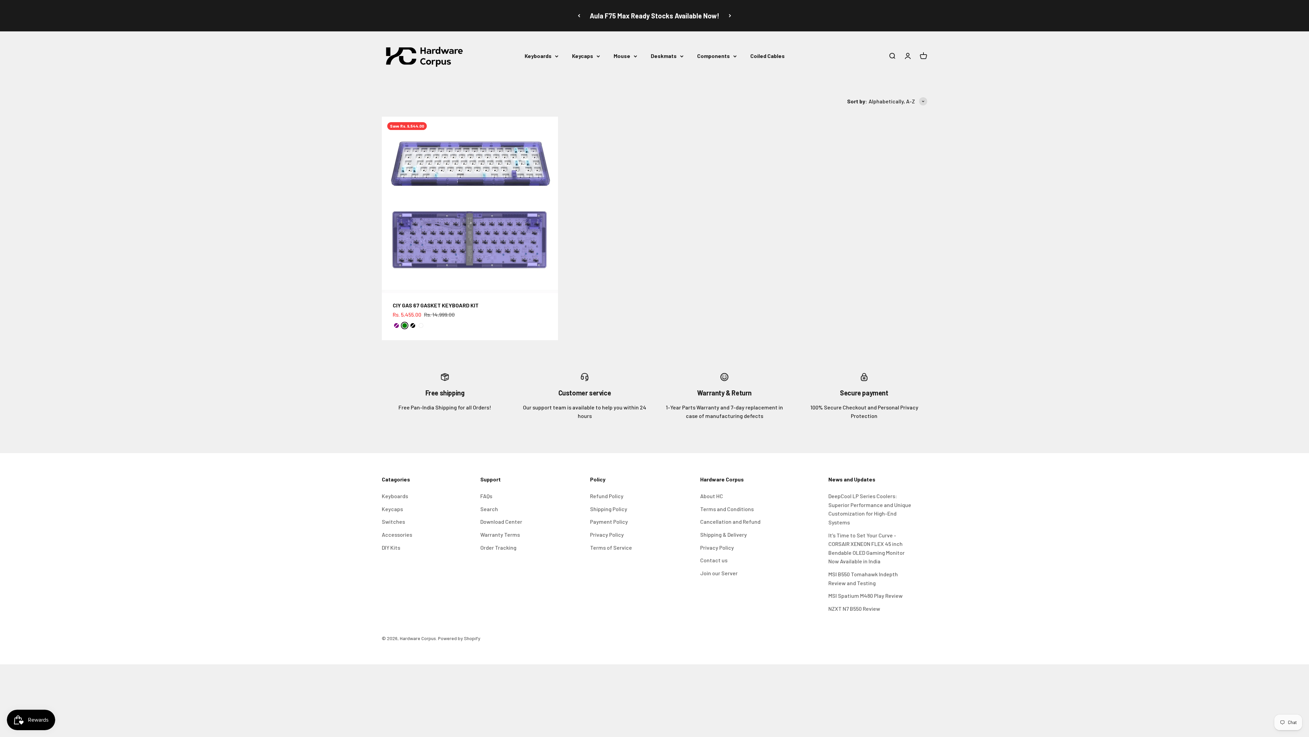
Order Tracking (498, 547)
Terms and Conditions (727, 509)
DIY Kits (391, 547)
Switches (393, 521)
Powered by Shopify (459, 638)
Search (489, 509)
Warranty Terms (500, 534)
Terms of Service (611, 547)
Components (713, 56)
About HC (711, 496)
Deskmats (664, 56)
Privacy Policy (607, 534)
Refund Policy (606, 496)
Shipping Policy (608, 509)
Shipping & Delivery (723, 534)
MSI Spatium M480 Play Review (865, 595)
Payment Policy (609, 521)
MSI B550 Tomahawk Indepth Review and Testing (863, 578)
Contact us (713, 560)
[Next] (730, 16)
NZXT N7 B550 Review (854, 608)
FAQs (486, 496)
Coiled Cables (767, 56)
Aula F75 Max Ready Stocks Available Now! (654, 16)
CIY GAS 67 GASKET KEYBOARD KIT (436, 305)
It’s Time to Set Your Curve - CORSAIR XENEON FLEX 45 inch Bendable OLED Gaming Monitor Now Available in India (866, 548)
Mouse (622, 56)
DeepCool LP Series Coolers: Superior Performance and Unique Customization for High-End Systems (869, 509)
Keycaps (582, 56)
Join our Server (719, 573)
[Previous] (579, 16)
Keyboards (538, 56)
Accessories (397, 534)
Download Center (501, 521)
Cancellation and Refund (730, 521)
